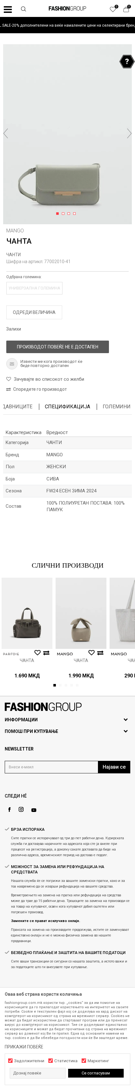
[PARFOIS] (11, 654)
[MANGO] (65, 654)
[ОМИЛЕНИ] (116, 11)
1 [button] (58, 213)
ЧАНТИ (13, 254)
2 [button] (64, 213)
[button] (23, 10)
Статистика (66, 1060)
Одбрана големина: (24, 277)
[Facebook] (9, 809)
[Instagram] (21, 809)
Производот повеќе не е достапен (57, 346)
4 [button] (75, 213)
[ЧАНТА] (27, 613)
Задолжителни (29, 1060)
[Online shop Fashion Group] (67, 8)
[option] (67, 25)
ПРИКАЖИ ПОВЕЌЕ (24, 1046)
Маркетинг (98, 1060)
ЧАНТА (27, 660)
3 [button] (70, 213)
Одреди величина (34, 312)
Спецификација (67, 407)
